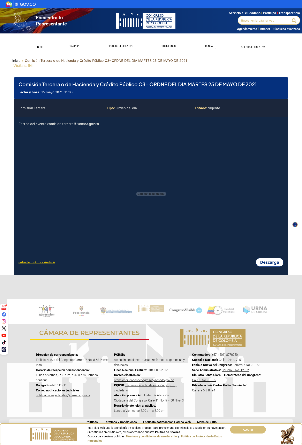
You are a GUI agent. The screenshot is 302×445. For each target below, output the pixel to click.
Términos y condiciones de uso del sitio (151, 436)
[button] (294, 20)
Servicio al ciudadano (245, 13)
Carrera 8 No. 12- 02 (235, 370)
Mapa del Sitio (207, 422)
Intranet (264, 29)
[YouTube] (4, 335)
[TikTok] (4, 342)
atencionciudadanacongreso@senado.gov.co (144, 380)
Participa (270, 13)
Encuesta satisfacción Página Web (167, 422)
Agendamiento (247, 29)
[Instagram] (4, 321)
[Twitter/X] (4, 328)
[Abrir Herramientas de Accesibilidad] (295, 224)
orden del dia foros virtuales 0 (36, 262)
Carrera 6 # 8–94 (203, 390)
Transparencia (289, 13)
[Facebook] (4, 314)
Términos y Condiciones (120, 422)
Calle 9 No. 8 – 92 (204, 380)
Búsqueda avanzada (286, 29)
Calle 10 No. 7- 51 (230, 360)
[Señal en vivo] (4, 307)
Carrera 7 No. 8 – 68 (246, 365)
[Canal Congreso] (4, 349)
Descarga (269, 262)
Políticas (92, 422)
